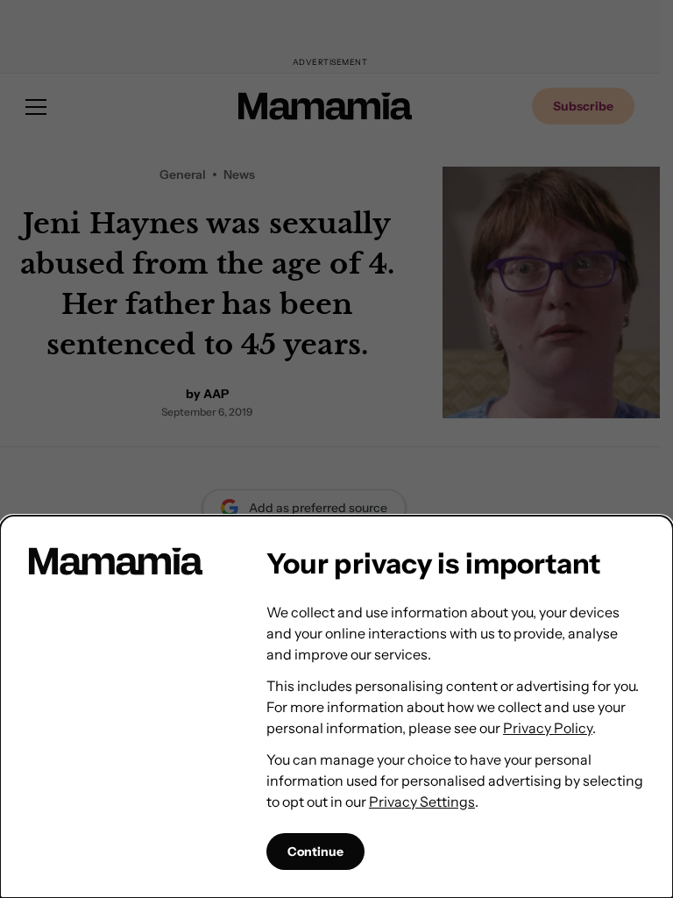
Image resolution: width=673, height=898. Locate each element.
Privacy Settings (422, 801)
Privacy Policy (547, 728)
